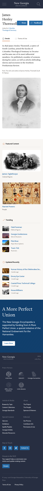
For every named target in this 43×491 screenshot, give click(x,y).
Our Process (27, 421)
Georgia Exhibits (7, 430)
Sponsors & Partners (29, 410)
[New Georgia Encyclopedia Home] (21, 4)
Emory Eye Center (17, 276)
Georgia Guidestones (19, 234)
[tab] (6, 38)
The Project (27, 404)
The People (27, 407)
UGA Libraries (21, 389)
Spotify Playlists (7, 427)
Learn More (8, 343)
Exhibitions (5, 424)
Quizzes (5, 421)
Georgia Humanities (34, 378)
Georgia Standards (8, 410)
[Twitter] (16, 448)
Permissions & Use (29, 427)
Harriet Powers (8, 206)
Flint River (14, 241)
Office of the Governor (8, 390)
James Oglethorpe (10, 174)
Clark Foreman (16, 227)
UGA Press (8, 378)
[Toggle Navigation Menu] (4, 4)
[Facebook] (4, 448)
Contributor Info (28, 424)
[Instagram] (10, 448)
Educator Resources (8, 433)
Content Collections (8, 407)
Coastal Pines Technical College (23, 283)
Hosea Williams (17, 290)
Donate (5, 466)
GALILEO (21, 378)
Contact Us (24, 448)
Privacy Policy (19, 485)
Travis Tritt (15, 248)
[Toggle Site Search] (38, 4)
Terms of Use (6, 485)
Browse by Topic (7, 404)
